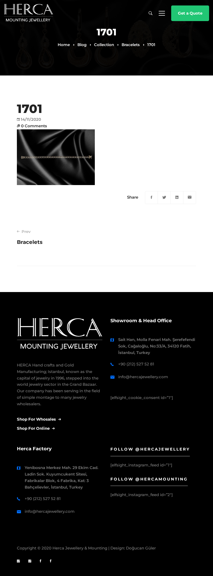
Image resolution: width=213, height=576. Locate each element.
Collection (104, 44)
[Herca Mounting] (18, 561)
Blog (81, 44)
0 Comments (34, 125)
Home (64, 44)
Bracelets (131, 44)
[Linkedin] (176, 197)
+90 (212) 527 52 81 (136, 364)
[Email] (189, 197)
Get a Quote (190, 13)
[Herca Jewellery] (30, 561)
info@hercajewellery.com (143, 376)
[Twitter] (164, 197)
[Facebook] (151, 197)
